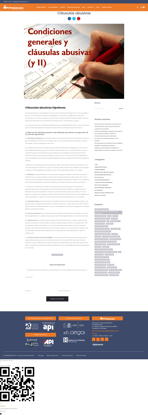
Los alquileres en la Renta (101, 257)
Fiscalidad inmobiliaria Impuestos (103, 174)
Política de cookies (81, 355)
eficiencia (97, 236)
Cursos (62, 7)
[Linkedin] (102, 339)
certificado (109, 223)
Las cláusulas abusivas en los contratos (105, 252)
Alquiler (115, 216)
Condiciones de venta (67, 355)
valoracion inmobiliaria (101, 275)
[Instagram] (106, 339)
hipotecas (98, 246)
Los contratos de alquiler (102, 259)
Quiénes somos (41, 7)
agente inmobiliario (100, 216)
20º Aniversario (53, 7)
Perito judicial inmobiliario (101, 185)
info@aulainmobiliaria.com (110, 331)
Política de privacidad (52, 355)
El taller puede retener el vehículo (111, 236)
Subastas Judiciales (73, 7)
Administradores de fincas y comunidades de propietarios (106, 212)
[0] (141, 7)
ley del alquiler (99, 254)
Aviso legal (41, 355)
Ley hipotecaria (109, 254)
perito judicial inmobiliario (102, 262)
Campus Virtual (107, 7)
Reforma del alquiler (100, 264)
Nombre (28, 291)
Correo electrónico (65, 291)
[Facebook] (93, 339)
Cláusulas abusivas (57, 254)
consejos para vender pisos (102, 234)
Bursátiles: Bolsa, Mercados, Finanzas (104, 172)
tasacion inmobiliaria (100, 272)
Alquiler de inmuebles (100, 169)
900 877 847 (96, 331)
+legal (96, 164)
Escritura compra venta (101, 239)
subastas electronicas (101, 270)
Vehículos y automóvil (100, 195)
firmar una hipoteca (115, 239)
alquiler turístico (100, 221)
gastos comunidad (100, 244)
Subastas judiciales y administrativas (104, 192)
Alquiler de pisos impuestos (102, 218)
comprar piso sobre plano (102, 228)
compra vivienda (115, 228)
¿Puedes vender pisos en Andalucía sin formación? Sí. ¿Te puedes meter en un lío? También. (107, 138)
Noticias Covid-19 (99, 177)
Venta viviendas (114, 275)
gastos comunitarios (113, 244)
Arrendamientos (115, 221)
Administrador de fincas (101, 167)
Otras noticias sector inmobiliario (104, 182)
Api (108, 221)
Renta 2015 (110, 264)
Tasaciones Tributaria (115, 270)
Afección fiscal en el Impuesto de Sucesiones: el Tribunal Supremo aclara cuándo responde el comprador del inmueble (108, 126)
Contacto (90, 7)
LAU (120, 252)
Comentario (29, 277)
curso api (114, 234)
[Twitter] (98, 339)
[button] (74, 360)
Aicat (109, 216)
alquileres (114, 218)
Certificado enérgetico (101, 226)
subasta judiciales (100, 267)
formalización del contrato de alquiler (105, 241)
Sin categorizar (99, 190)
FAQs (97, 7)
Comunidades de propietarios (102, 231)
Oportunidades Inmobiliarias (102, 180)
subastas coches (111, 267)
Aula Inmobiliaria (99, 223)
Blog (83, 7)
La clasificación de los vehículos (103, 249)
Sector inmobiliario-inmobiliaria (103, 187)
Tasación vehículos (114, 272)
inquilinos (105, 246)
